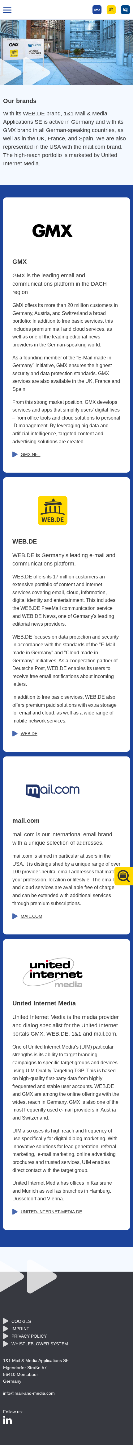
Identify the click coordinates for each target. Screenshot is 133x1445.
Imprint (20, 1328)
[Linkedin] (7, 1420)
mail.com (31, 916)
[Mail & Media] (111, 9)
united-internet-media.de (51, 1211)
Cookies (21, 1321)
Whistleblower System (39, 1343)
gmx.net (31, 454)
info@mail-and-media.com (29, 1393)
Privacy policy (29, 1336)
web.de (29, 733)
